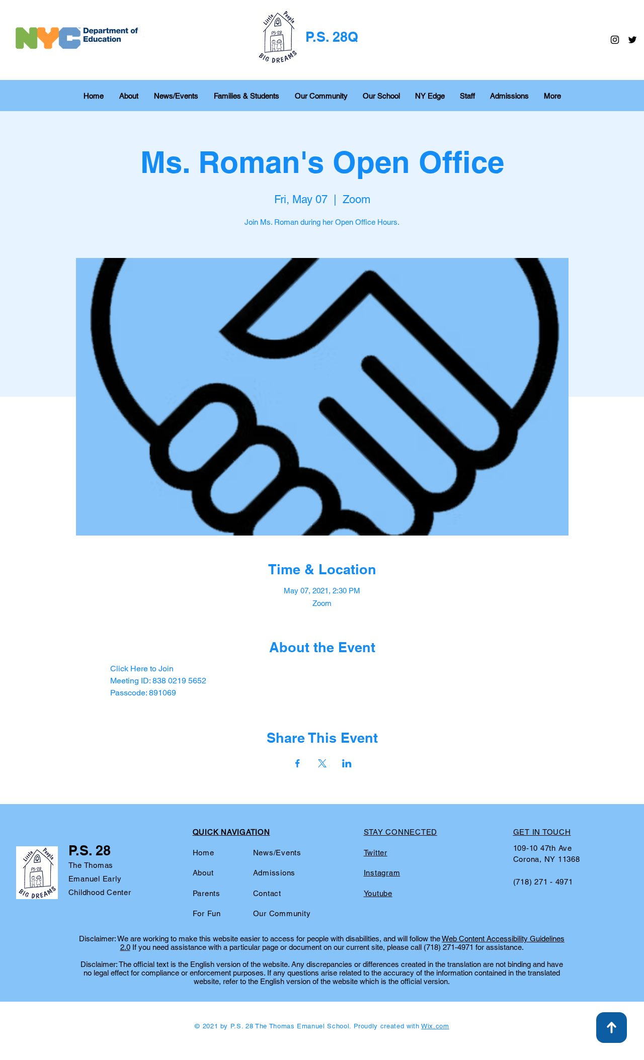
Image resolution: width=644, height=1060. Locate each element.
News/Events (277, 852)
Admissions (274, 872)
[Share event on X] (322, 763)
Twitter (375, 852)
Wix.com (435, 1026)
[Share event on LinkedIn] (347, 763)
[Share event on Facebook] (297, 763)
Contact (267, 893)
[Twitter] (632, 39)
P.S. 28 (89, 850)
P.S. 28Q (331, 37)
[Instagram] (614, 39)
